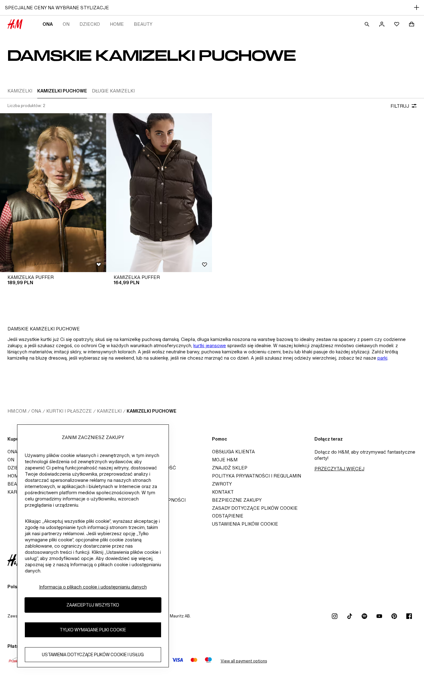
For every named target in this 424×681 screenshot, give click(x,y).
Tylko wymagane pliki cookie (93, 630)
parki (382, 358)
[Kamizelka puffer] (53, 192)
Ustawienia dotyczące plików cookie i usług (93, 654)
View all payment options (244, 661)
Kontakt (223, 492)
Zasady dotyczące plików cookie (255, 508)
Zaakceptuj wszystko (92, 605)
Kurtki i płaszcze (69, 411)
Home (117, 24)
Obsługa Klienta (233, 451)
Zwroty (222, 483)
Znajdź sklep (229, 467)
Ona (48, 24)
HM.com (16, 411)
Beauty (143, 24)
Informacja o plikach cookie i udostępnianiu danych (93, 586)
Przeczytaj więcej (339, 468)
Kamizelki (109, 411)
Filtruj (399, 106)
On (66, 24)
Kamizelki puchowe (151, 411)
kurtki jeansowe (209, 345)
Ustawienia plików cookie (245, 523)
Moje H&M (224, 459)
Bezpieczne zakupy (237, 500)
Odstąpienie (227, 515)
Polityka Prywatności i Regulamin (256, 475)
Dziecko (89, 24)
